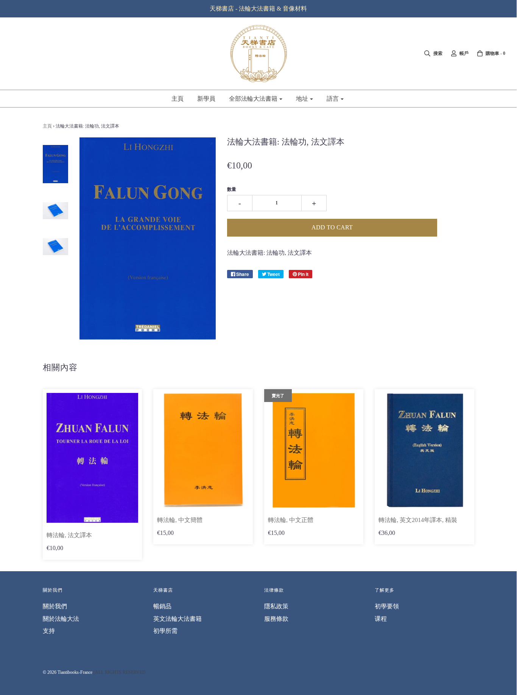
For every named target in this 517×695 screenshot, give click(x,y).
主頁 (177, 98)
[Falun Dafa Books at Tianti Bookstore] (56, 164)
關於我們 (55, 606)
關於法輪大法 (61, 619)
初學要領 (387, 606)
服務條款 (276, 619)
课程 (381, 619)
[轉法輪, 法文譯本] (93, 458)
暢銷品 (162, 606)
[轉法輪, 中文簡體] (203, 450)
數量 (231, 189)
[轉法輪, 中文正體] (314, 450)
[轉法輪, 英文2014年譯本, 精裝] (424, 450)
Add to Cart (332, 227)
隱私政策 (276, 606)
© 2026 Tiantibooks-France (67, 672)
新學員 (206, 98)
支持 (49, 631)
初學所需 (165, 631)
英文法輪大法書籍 (177, 619)
